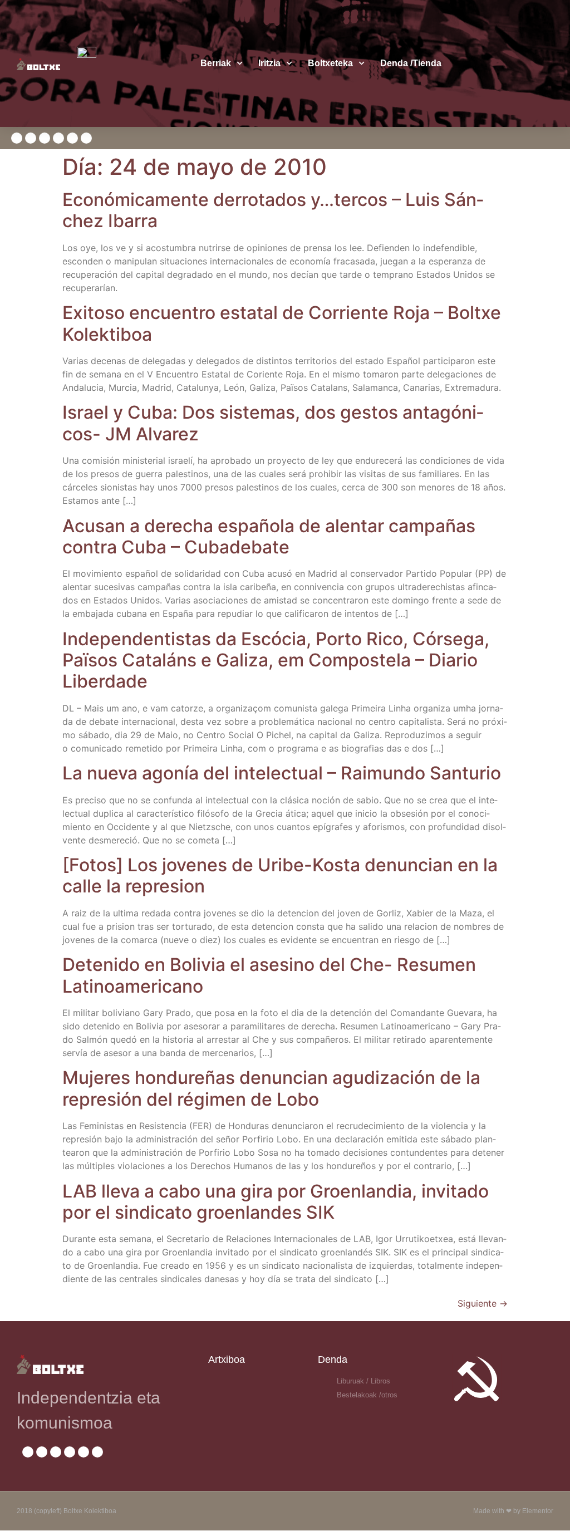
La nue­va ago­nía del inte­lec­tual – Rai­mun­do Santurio (281, 773)
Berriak (215, 63)
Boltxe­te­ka (330, 63)
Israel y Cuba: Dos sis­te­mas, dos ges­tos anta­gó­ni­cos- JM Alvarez (273, 422)
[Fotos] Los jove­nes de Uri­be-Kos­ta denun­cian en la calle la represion (280, 875)
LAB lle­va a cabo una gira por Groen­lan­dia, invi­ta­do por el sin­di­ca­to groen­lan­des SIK (275, 1201)
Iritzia (269, 63)
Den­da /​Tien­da (410, 63)
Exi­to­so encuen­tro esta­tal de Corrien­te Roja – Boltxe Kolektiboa (281, 323)
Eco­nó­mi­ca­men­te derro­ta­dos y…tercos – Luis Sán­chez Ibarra (273, 210)
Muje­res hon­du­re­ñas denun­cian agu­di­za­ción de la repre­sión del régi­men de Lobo (271, 1088)
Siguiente (483, 1303)
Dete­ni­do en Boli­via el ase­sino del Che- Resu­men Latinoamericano (269, 975)
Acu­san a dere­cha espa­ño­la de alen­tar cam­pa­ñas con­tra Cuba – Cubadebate (268, 536)
